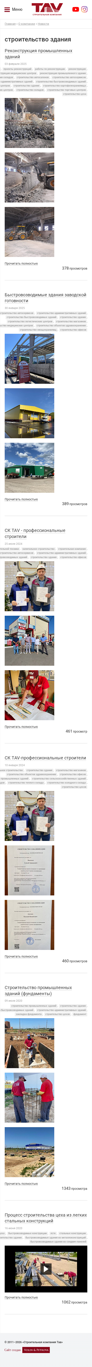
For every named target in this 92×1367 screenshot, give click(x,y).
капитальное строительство (38, 548)
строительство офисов (73, 329)
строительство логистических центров (30, 321)
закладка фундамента (29, 1014)
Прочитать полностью (21, 263)
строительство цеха (74, 94)
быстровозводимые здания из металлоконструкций (55, 1237)
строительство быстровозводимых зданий (61, 81)
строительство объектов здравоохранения (61, 325)
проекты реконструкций (17, 69)
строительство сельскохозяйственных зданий (59, 778)
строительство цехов (74, 787)
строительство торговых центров (66, 90)
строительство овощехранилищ (38, 329)
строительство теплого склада (26, 782)
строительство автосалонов (33, 77)
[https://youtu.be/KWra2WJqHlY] (46, 1269)
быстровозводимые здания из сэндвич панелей (58, 1241)
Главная (10, 23)
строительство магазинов (71, 321)
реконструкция (77, 69)
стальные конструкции (72, 1233)
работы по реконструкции (50, 69)
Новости (43, 23)
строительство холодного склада (66, 782)
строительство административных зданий (61, 313)
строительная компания (72, 548)
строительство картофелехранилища (64, 85)
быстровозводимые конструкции (27, 1233)
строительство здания (26, 85)
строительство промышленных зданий (33, 1005)
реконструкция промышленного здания (63, 73)
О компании (26, 23)
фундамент (79, 1014)
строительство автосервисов (69, 77)
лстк (53, 1233)
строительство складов (30, 90)
